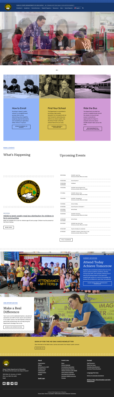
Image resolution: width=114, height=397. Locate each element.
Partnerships (41, 370)
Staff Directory (91, 363)
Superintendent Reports (68, 369)
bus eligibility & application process (92, 129)
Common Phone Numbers (94, 369)
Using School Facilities (67, 372)
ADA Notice (73, 393)
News (62, 363)
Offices (40, 365)
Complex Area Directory (93, 367)
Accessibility (51, 393)
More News (8, 227)
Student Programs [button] (46, 8)
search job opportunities (13, 327)
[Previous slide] (2, 40)
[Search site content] (83, 8)
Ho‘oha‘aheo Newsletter (67, 367)
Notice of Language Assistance (95, 375)
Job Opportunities (10, 303)
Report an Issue (91, 365)
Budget (40, 374)
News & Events (9, 147)
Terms (46, 393)
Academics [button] (26, 8)
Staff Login (41, 378)
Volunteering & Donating (68, 374)
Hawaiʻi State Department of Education (30, 5)
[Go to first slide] (111, 40)
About (40, 360)
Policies (63, 378)
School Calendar (65, 365)
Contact (89, 360)
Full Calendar (66, 239)
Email (4, 378)
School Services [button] (35, 8)
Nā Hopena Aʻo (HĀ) (43, 367)
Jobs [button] (61, 8)
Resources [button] (55, 8)
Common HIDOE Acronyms (68, 376)
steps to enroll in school (21, 127)
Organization (41, 363)
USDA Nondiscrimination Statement (62, 393)
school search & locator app (57, 127)
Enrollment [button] (19, 8)
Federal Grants (42, 372)
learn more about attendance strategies (97, 283)
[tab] (56, 70)
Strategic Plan (42, 369)
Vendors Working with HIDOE (69, 370)
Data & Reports (68, 8)
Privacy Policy (41, 393)
